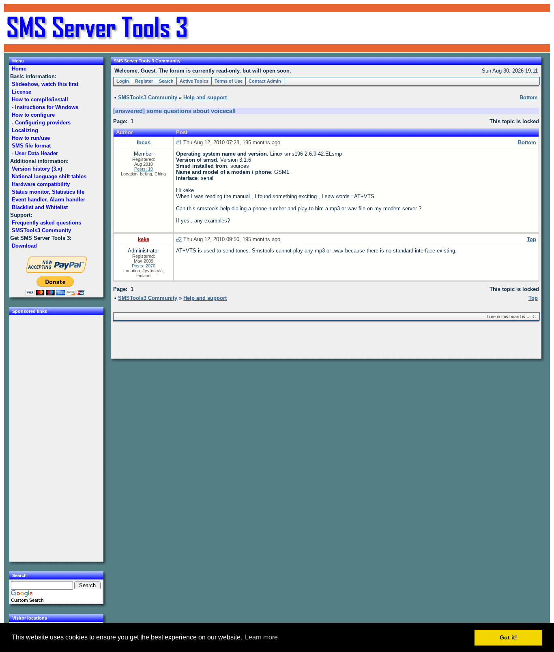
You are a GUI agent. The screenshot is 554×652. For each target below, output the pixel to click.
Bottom (527, 142)
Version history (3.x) (37, 169)
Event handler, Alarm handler (48, 200)
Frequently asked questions (46, 223)
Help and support (205, 97)
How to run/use (31, 138)
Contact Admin (265, 81)
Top (531, 239)
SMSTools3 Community (41, 230)
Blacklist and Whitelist (39, 207)
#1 (179, 142)
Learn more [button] (261, 637)
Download (24, 246)
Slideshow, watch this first (45, 84)
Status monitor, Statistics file (48, 192)
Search (166, 81)
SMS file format (31, 146)
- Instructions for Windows (45, 107)
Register (144, 81)
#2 (179, 239)
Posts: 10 (143, 169)
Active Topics (194, 81)
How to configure (33, 115)
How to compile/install (40, 99)
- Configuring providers (41, 123)
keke (143, 239)
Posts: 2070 (143, 265)
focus (143, 142)
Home (19, 69)
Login (122, 81)
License (21, 92)
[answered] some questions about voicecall (174, 111)
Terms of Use (229, 81)
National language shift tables (49, 176)
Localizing (25, 130)
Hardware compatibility (40, 184)
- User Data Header (35, 153)
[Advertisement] (453, 28)
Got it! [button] (508, 637)
